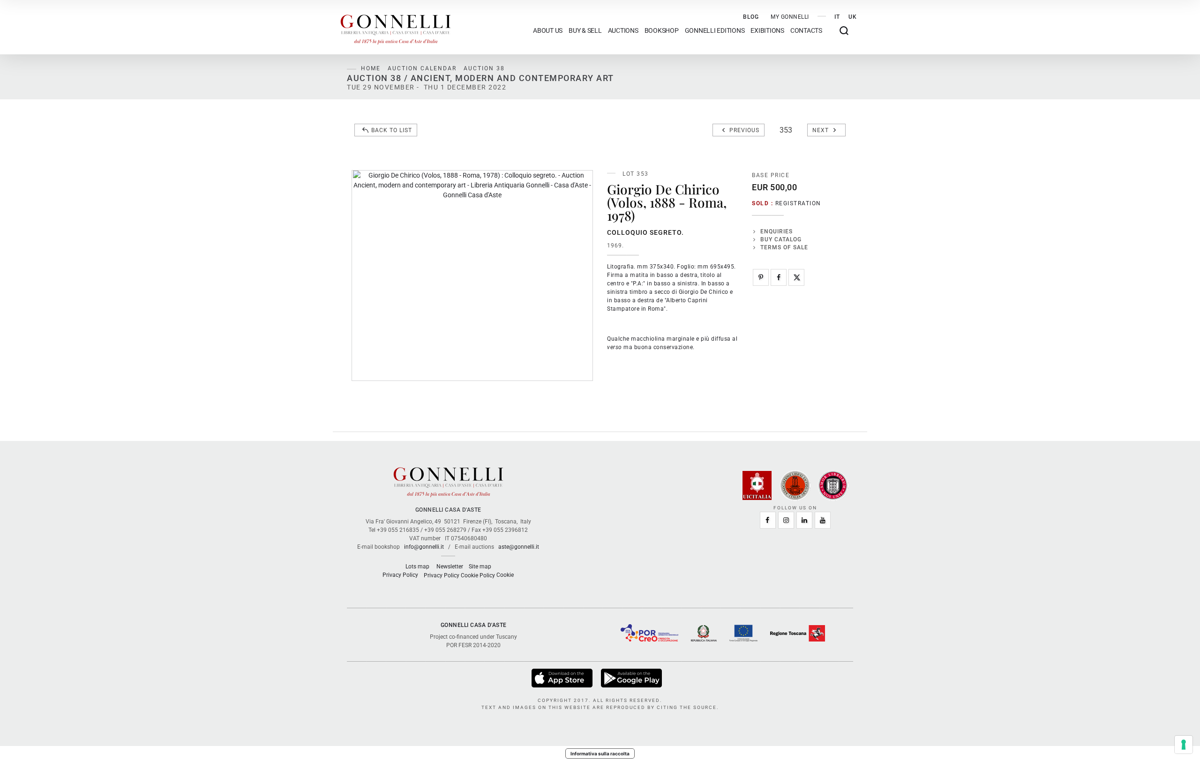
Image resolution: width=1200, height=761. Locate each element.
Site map (480, 566)
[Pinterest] (761, 277)
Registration (798, 203)
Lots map (417, 566)
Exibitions (767, 30)
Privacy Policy (400, 575)
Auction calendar (422, 68)
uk (852, 17)
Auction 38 (484, 68)
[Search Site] (844, 31)
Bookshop (662, 30)
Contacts (806, 30)
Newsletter (449, 566)
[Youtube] (823, 520)
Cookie (505, 575)
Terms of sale (784, 247)
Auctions (623, 30)
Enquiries (776, 231)
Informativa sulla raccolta (600, 753)
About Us (547, 30)
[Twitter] (796, 277)
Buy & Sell (585, 30)
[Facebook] (779, 277)
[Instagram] (786, 520)
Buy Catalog (781, 239)
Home (371, 68)
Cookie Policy (478, 575)
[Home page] (395, 27)
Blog (751, 17)
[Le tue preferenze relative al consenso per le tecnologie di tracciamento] (1183, 745)
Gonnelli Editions (715, 30)
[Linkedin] (804, 520)
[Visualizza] (563, 677)
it (837, 17)
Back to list (391, 130)
